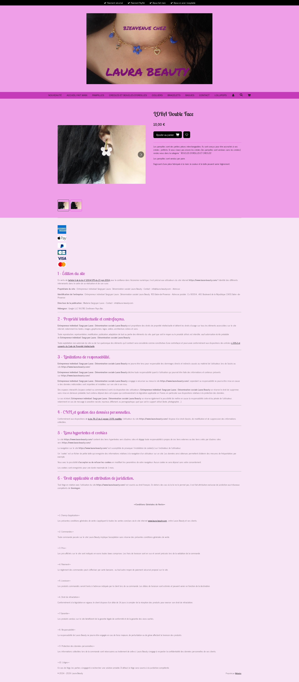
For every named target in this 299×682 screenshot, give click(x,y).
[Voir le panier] (249, 95)
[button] (63, 205)
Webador (238, 673)
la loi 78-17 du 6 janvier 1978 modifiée (105, 418)
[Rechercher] (241, 95)
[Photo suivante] (141, 154)
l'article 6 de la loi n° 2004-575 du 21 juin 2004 (89, 280)
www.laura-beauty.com (157, 520)
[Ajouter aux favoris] (186, 134)
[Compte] (233, 95)
